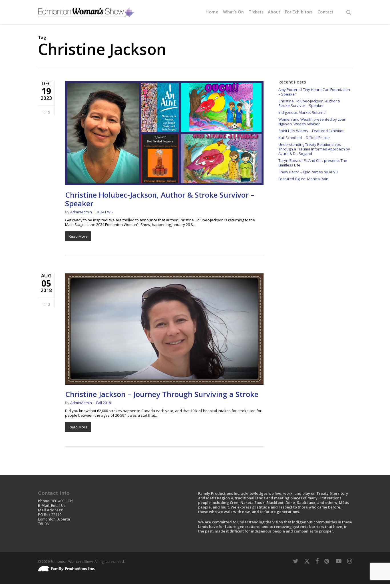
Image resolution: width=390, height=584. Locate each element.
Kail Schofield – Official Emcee (304, 137)
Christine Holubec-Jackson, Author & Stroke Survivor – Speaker (159, 199)
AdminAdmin (81, 211)
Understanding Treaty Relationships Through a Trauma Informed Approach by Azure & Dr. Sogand (314, 149)
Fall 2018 (103, 402)
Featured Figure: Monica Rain (303, 178)
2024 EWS (104, 211)
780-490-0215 (62, 500)
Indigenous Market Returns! (302, 112)
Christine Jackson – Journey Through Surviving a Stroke (161, 394)
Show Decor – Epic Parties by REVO (308, 172)
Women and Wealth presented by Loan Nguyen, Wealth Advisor (312, 121)
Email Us (58, 505)
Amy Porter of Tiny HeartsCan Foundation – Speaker (314, 91)
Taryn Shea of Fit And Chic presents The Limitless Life (312, 162)
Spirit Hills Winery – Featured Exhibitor (311, 130)
